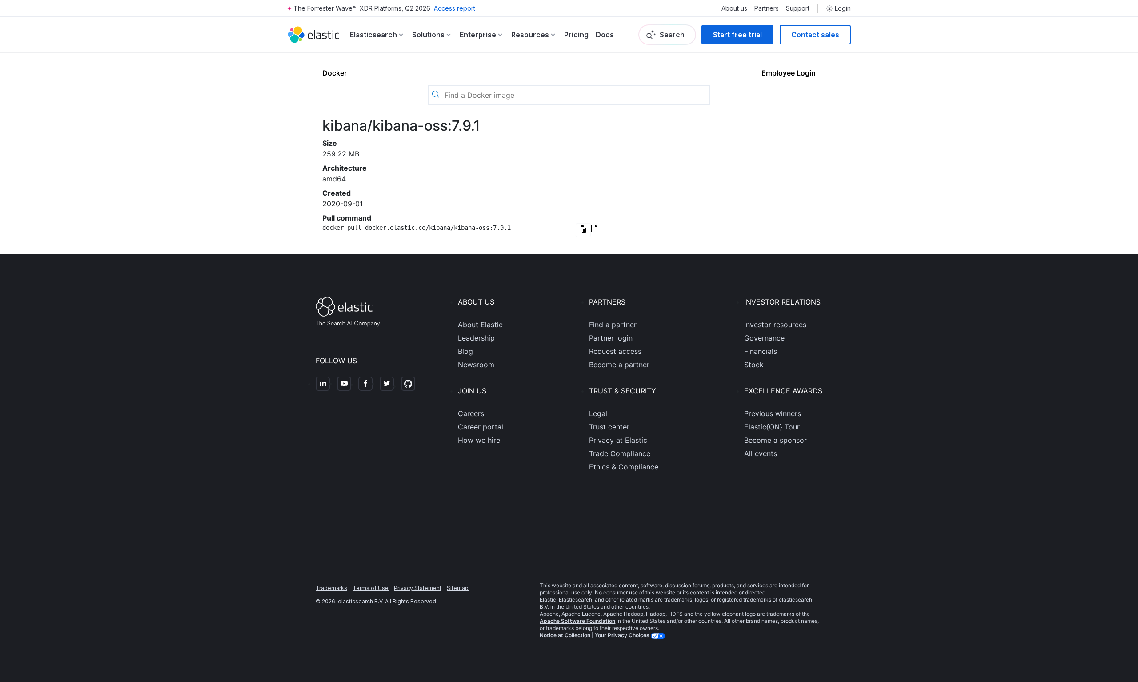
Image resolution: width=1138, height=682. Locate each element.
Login (843, 8)
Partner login (611, 337)
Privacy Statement (417, 588)
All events (760, 453)
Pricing (576, 34)
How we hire (479, 440)
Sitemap (458, 588)
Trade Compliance (619, 453)
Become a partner (619, 364)
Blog (465, 351)
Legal (598, 413)
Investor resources (775, 324)
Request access (615, 351)
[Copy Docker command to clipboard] (583, 230)
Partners (766, 8)
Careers (471, 413)
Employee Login (788, 72)
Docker (334, 72)
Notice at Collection (565, 635)
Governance (764, 337)
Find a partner (613, 324)
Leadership (476, 337)
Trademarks (331, 588)
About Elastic (480, 324)
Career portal (480, 426)
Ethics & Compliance (623, 466)
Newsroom (476, 364)
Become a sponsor (775, 440)
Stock (754, 364)
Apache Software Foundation (577, 621)
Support (797, 8)
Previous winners (772, 413)
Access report (454, 8)
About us (734, 8)
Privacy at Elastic (618, 440)
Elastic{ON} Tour (772, 426)
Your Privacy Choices (623, 635)
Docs (605, 34)
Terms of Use (371, 588)
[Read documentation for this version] (594, 229)
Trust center (609, 426)
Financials (760, 351)
